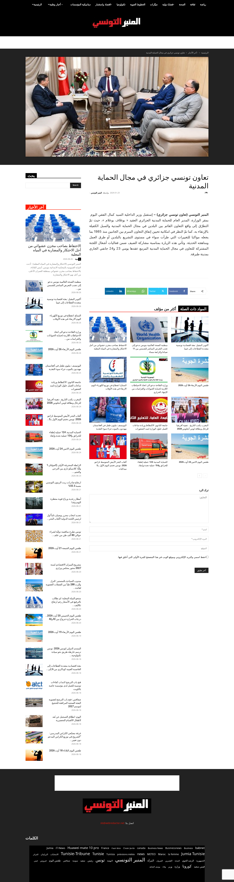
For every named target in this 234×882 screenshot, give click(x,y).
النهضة (110, 860)
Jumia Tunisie (193, 853)
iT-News (60, 848)
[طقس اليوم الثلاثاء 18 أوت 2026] (34, 755)
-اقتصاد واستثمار (103, 4)
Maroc (162, 854)
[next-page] (200, 476)
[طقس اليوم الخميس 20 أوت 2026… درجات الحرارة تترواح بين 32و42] (34, 620)
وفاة (164, 866)
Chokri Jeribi (129, 848)
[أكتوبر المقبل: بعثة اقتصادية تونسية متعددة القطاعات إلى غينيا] (189, 329)
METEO (151, 854)
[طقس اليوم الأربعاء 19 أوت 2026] (34, 636)
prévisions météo (126, 854)
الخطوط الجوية (137, 4)
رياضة (203, 4)
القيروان (159, 861)
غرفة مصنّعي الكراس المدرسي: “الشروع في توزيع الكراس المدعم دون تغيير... (64, 736)
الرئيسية (38, 4)
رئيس (90, 860)
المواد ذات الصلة (193, 309)
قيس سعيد (199, 866)
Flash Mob (116, 848)
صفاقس (66, 860)
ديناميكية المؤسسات (80, 4)
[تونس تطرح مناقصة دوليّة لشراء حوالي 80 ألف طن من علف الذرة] (34, 536)
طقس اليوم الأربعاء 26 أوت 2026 (193, 385)
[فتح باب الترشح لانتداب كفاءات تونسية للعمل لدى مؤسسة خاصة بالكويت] (34, 685)
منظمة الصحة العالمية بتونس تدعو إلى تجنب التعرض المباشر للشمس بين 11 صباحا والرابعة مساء (150, 348)
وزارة (177, 866)
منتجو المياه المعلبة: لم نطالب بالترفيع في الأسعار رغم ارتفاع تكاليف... (66, 602)
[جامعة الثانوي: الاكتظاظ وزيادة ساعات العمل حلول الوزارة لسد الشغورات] (149, 410)
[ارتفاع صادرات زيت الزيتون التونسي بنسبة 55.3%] (34, 487)
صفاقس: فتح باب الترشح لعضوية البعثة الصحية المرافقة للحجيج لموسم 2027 (65, 703)
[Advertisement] (188, 203)
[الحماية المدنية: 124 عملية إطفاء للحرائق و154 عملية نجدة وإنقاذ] (149, 446)
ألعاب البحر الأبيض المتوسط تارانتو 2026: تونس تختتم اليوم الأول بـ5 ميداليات (111, 465)
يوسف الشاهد (154, 867)
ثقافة (192, 4)
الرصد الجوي (188, 860)
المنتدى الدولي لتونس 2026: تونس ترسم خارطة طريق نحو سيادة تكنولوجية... (64, 652)
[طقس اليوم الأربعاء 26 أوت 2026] (189, 369)
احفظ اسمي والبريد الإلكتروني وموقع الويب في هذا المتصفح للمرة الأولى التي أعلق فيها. (162, 557)
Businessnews (173, 848)
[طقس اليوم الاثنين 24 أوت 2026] (189, 446)
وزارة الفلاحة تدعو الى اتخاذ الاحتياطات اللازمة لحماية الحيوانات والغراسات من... (64, 335)
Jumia (50, 848)
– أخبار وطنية (56, 4)
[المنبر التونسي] (117, 22)
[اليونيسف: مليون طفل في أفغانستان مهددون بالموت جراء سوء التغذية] (108, 410)
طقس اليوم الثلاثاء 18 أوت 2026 (65, 750)
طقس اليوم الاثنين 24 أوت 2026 (193, 462)
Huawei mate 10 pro (83, 848)
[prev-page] (205, 476)
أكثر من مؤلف (165, 309)
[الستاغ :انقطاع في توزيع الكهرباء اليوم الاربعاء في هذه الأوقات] (108, 369)
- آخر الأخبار (193, 52)
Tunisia (110, 854)
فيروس (43, 860)
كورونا (187, 866)
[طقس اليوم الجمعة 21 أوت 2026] (34, 552)
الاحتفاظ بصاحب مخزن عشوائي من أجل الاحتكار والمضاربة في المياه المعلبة (54, 250)
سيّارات (154, 4)
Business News (155, 848)
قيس (36, 861)
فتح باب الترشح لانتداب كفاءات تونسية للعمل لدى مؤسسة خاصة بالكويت (65, 685)
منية (76, 259)
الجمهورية (200, 860)
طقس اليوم (55, 860)
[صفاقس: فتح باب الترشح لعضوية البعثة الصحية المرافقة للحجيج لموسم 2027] (34, 702)
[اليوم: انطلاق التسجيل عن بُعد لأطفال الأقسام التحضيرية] (34, 721)
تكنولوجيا (121, 4)
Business (188, 848)
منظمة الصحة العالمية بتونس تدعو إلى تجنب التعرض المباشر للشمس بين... (64, 285)
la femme (173, 854)
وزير (170, 866)
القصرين (168, 860)
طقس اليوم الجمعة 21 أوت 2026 (64, 548)
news (141, 854)
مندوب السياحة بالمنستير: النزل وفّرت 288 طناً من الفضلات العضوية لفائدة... (63, 584)
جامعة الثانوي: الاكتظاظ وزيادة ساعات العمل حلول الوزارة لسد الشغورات (65, 385)
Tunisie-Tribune (75, 853)
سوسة (75, 860)
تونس (100, 860)
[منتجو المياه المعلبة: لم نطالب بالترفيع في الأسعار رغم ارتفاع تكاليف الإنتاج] (34, 602)
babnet (200, 848)
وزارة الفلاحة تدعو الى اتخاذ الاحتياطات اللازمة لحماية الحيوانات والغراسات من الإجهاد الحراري (150, 388)
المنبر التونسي (96, 192)
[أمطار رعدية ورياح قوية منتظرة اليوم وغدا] (34, 503)
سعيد (82, 860)
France (105, 848)
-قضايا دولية (168, 4)
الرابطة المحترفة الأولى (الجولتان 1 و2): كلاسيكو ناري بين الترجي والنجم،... (64, 468)
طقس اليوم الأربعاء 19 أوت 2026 (64, 632)
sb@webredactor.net (112, 823)
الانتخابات (54, 854)
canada (141, 848)
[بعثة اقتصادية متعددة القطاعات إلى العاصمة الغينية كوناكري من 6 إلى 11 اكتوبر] (34, 670)
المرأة (150, 860)
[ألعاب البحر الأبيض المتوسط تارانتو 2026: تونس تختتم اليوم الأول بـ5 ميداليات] (108, 446)
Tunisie (98, 853)
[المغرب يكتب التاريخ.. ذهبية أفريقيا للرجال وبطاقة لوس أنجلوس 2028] (189, 410)
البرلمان (44, 854)
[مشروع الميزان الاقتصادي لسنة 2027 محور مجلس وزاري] (34, 569)
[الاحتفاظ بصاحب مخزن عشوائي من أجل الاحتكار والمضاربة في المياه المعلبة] (108, 329)
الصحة (182, 4)
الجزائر (35, 854)
